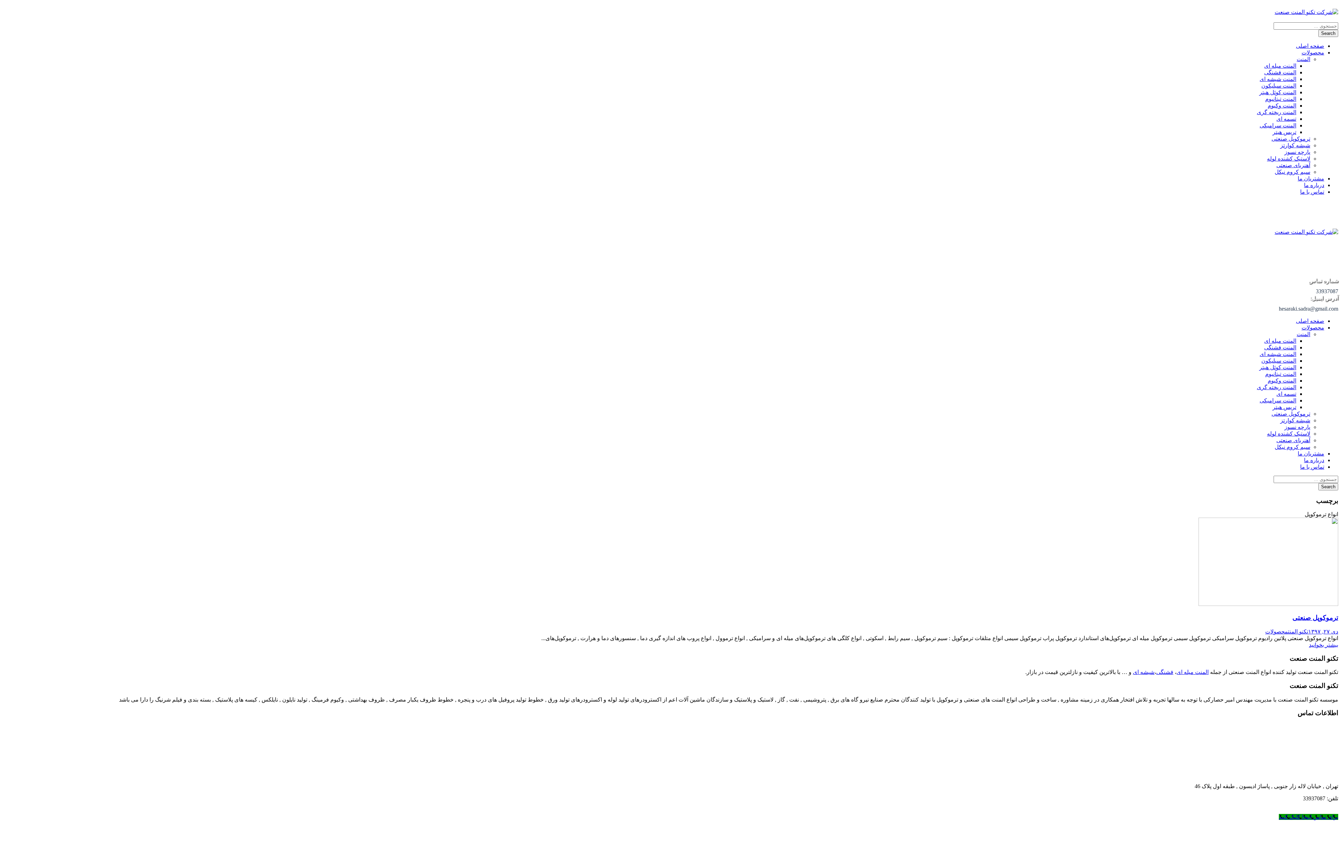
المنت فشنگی (1280, 72)
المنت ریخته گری (1276, 112)
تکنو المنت (1298, 632)
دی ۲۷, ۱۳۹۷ (1323, 632)
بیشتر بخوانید (1323, 645)
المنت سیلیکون (1278, 86)
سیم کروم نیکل (1292, 172)
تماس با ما (1312, 192)
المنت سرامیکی (1278, 125)
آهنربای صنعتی (1293, 165)
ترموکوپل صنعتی (1291, 139)
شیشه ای (1144, 672)
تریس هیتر (1284, 132)
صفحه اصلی (1310, 46)
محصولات (1313, 52)
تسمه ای (1286, 119)
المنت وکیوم (1282, 106)
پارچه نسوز (1297, 152)
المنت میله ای (1280, 66)
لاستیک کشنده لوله (1288, 159)
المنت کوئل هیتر (1277, 92)
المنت (1303, 59)
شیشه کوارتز (1295, 145)
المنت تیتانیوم (1280, 99)
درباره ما (1314, 185)
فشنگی (1164, 672)
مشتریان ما (1311, 178)
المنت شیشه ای (1278, 79)
